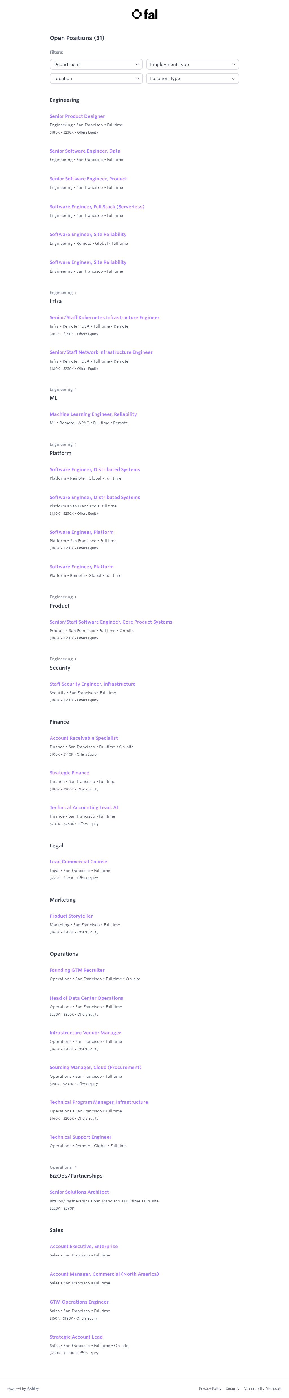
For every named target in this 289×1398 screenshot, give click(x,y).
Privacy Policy (210, 1388)
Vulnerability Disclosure (263, 1388)
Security (233, 1388)
